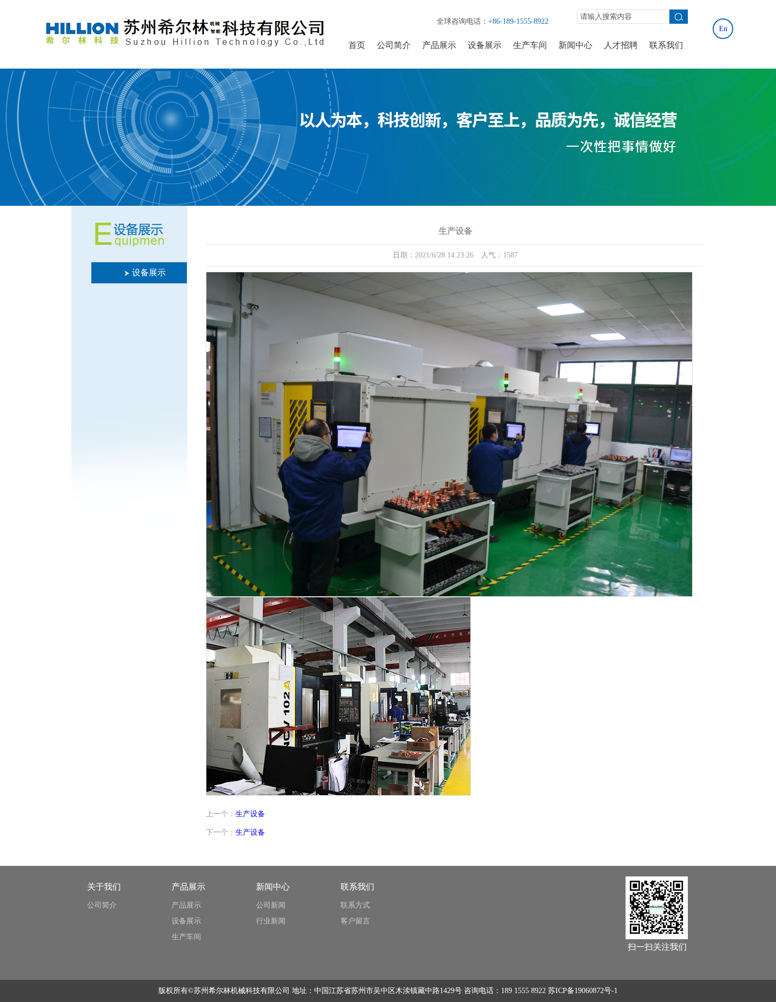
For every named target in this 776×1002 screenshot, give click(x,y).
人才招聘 (621, 45)
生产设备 (250, 814)
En (723, 29)
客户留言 (355, 921)
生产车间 (530, 45)
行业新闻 (271, 921)
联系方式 (355, 905)
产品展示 (439, 45)
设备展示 (484, 45)
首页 (356, 45)
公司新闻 (271, 905)
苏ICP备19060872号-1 (583, 991)
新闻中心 (575, 45)
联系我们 (666, 45)
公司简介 (394, 45)
